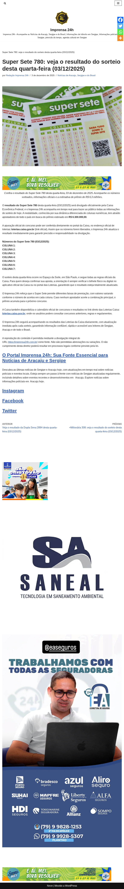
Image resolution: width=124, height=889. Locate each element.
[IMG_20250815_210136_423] (62, 846)
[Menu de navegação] (118, 3)
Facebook (12, 400)
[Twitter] (120, 26)
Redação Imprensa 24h (17, 75)
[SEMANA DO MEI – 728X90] (56, 189)
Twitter (9, 410)
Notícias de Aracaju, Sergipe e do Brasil (76, 75)
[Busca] (5, 3)
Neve (50, 885)
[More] (120, 38)
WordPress (71, 885)
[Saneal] (62, 626)
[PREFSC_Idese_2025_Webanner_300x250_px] (25, 499)
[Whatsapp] (120, 32)
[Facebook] (120, 20)
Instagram (13, 390)
